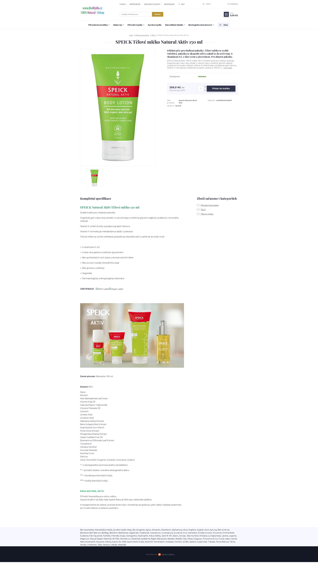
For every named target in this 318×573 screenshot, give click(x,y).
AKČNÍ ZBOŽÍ (135, 4)
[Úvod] (97, 10)
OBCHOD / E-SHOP (152, 4)
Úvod (131, 35)
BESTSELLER (169, 4)
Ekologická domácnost (200, 25)
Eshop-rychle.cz (168, 554)
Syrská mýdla (154, 25)
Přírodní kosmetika (98, 25)
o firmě (122, 4)
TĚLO (153, 35)
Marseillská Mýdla (174, 25)
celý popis (227, 68)
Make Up (117, 25)
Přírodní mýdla (135, 25)
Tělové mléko (207, 214)
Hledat (158, 14)
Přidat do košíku (221, 88)
